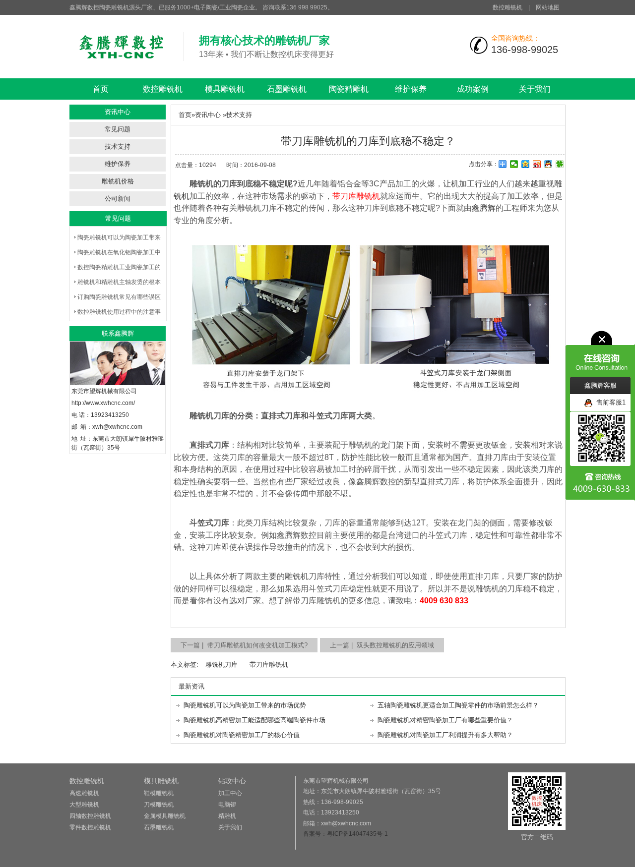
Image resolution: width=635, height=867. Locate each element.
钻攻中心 (232, 781)
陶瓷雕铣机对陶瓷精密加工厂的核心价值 (242, 735)
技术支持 (117, 146)
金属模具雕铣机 (165, 815)
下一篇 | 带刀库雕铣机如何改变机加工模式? (244, 645)
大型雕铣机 (84, 804)
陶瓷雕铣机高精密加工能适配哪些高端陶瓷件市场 (254, 720)
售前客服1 (609, 402)
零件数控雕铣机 (90, 827)
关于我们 (535, 89)
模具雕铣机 (225, 89)
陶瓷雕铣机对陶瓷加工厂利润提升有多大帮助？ (445, 735)
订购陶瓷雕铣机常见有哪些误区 (119, 296)
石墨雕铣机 (287, 89)
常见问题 (117, 129)
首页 (101, 89)
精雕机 (227, 815)
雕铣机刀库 (221, 664)
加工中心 (230, 793)
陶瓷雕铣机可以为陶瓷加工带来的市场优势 (245, 705)
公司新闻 (117, 198)
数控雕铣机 (507, 7)
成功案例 (473, 89)
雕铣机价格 (118, 181)
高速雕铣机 (84, 793)
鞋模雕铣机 (159, 793)
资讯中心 (208, 114)
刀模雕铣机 (159, 804)
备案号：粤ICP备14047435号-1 (345, 833)
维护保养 (411, 89)
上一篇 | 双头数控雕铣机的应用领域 (382, 645)
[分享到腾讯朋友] (560, 164)
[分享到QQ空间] (525, 164)
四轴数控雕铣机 (90, 815)
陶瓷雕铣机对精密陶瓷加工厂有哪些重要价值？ (445, 720)
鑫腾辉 (484, 208)
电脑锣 (227, 804)
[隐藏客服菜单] (600, 354)
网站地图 (548, 7)
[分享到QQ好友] (548, 164)
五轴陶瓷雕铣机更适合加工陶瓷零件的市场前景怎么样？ (458, 705)
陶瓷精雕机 (349, 89)
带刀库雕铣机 (269, 664)
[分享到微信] (514, 164)
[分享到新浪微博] (537, 164)
